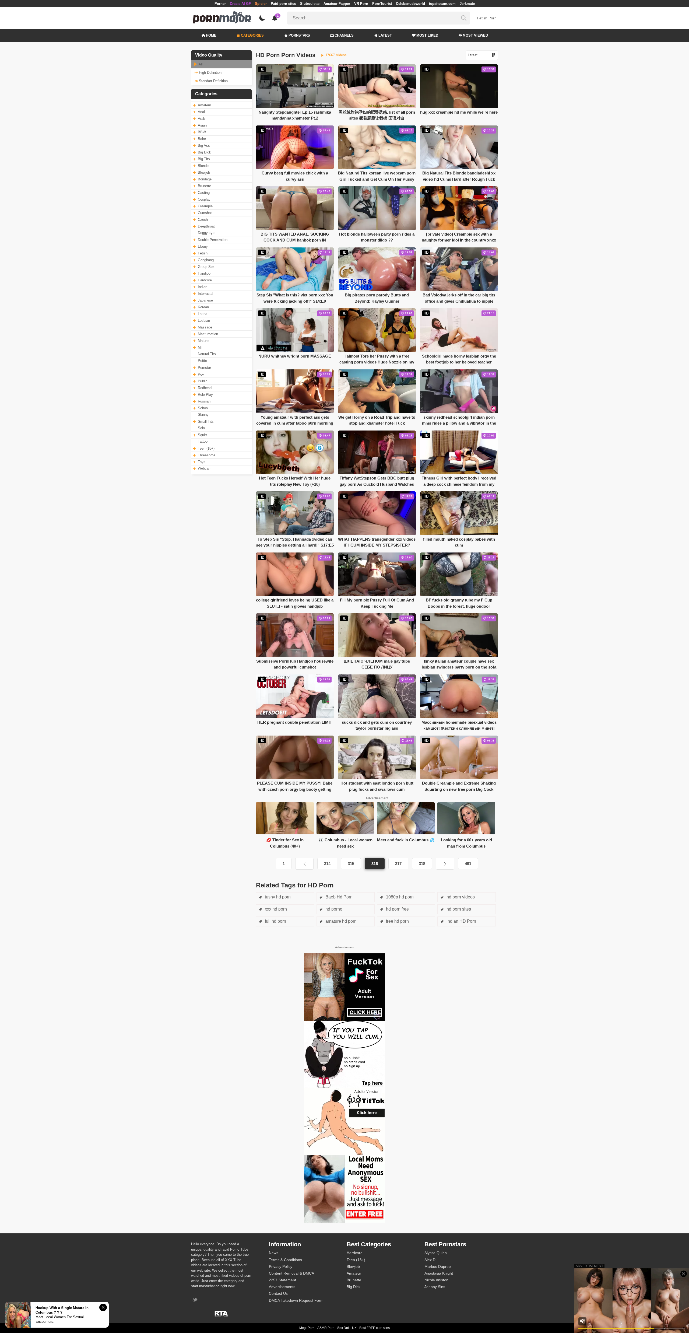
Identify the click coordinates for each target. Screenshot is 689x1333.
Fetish (203, 253)
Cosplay (204, 199)
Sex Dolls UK (347, 1328)
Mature (203, 341)
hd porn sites (458, 909)
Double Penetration (212, 240)
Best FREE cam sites (374, 1328)
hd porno (333, 909)
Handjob (204, 273)
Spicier (261, 4)
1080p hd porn (399, 897)
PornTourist (382, 4)
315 (351, 863)
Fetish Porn (487, 18)
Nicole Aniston (436, 1280)
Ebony (203, 246)
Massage (205, 327)
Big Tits (204, 159)
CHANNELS (344, 35)
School (203, 408)
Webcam (205, 468)
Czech (203, 220)
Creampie (205, 206)
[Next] (445, 864)
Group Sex (206, 267)
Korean (203, 307)
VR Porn (361, 4)
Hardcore (205, 280)
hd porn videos (460, 897)
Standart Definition (213, 81)
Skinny (203, 414)
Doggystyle (206, 233)
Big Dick (204, 152)
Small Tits (206, 421)
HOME (211, 35)
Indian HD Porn (460, 921)
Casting (204, 193)
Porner (220, 4)
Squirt (202, 435)
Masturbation (208, 334)
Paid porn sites (283, 4)
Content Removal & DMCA (291, 1273)
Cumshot (205, 213)
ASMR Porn (326, 1328)
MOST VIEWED (475, 35)
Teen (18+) (206, 448)
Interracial (205, 294)
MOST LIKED (427, 35)
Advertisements (282, 1287)
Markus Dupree (437, 1266)
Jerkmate (467, 4)
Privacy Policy (280, 1266)
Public (203, 381)
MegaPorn (307, 1328)
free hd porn (397, 921)
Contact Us (278, 1293)
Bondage (205, 179)
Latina (202, 314)
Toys (201, 462)
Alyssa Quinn (435, 1253)
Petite (202, 361)
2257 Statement (282, 1280)
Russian (204, 401)
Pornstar (204, 368)
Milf (200, 347)
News (273, 1253)
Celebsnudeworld (410, 4)
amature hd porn (340, 921)
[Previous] (304, 864)
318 (422, 863)
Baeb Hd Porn (338, 897)
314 (327, 863)
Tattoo (203, 441)
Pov (201, 374)
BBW (202, 132)
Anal (201, 112)
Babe (202, 139)
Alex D (429, 1260)
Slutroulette (309, 4)
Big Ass (204, 146)
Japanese (205, 300)
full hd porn (275, 921)
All (200, 64)
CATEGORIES (252, 35)
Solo (201, 428)
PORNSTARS (299, 35)
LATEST (385, 35)
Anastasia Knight (438, 1273)
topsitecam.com (442, 4)
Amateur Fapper (337, 4)
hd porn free (397, 909)
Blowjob (204, 172)
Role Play (205, 395)
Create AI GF (240, 4)
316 (374, 863)
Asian (202, 125)
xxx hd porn (275, 909)
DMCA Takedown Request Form (296, 1300)
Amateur (204, 105)
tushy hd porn (277, 897)
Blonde (203, 166)
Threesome (206, 455)
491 (468, 863)
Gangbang (206, 260)
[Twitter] (195, 1300)
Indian (202, 287)
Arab (201, 119)
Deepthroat (206, 226)
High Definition (210, 73)
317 (398, 863)
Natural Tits (207, 354)
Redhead (205, 388)
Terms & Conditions (285, 1260)
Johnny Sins (434, 1287)
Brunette (204, 186)
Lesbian (204, 321)
